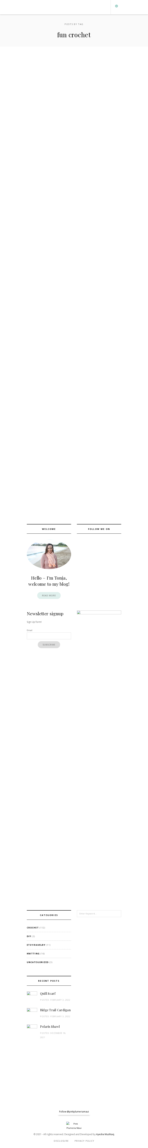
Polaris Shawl (50, 1026)
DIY (29, 936)
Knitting (33, 953)
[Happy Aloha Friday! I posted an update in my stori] (120, 1112)
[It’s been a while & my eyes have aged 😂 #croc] (27, 1112)
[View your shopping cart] (115, 7)
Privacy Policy (84, 1140)
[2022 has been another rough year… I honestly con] (9, 1112)
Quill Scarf (48, 993)
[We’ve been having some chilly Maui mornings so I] (139, 1112)
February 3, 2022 (60, 999)
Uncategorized (38, 962)
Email (29, 630)
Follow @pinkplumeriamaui (74, 1111)
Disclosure (61, 1140)
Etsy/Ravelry (36, 944)
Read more (49, 595)
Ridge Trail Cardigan (55, 1010)
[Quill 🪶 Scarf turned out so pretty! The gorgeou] (101, 1112)
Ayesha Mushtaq (105, 1134)
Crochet (33, 927)
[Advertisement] (99, 995)
